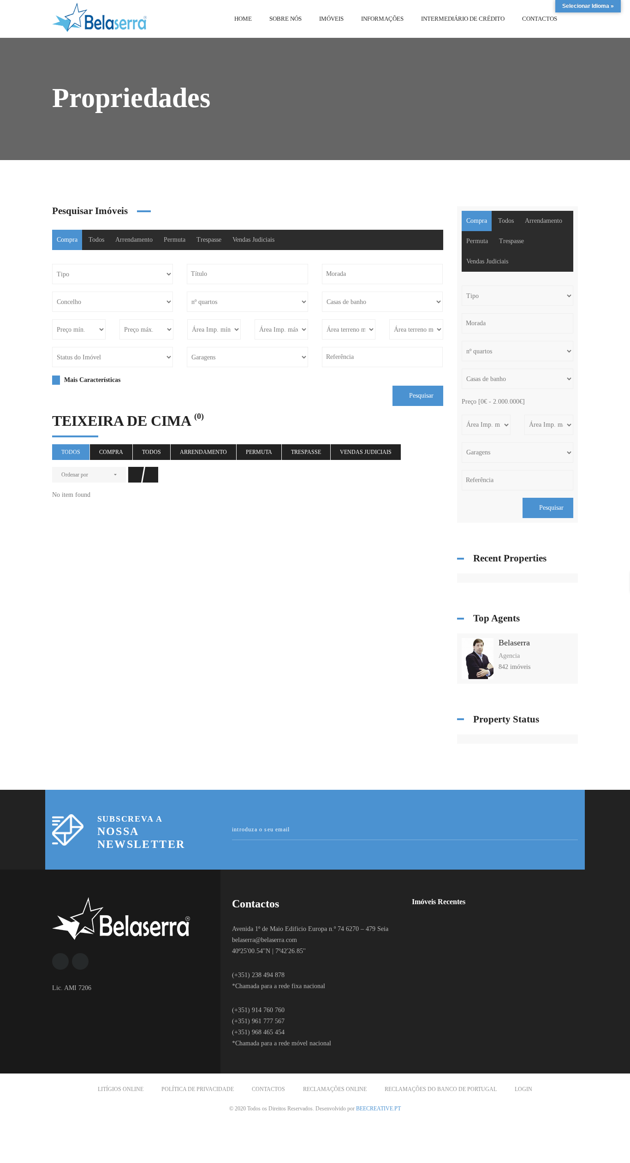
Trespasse (208, 239)
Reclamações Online (335, 1089)
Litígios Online (120, 1089)
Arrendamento (134, 239)
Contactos (268, 1089)
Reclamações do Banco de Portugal (441, 1089)
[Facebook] (60, 961)
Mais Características (91, 379)
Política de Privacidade (197, 1089)
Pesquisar (420, 395)
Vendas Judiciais (253, 239)
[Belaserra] (478, 658)
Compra (67, 239)
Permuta (174, 239)
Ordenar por (74, 474)
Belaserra (514, 642)
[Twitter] (80, 961)
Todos (96, 239)
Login (523, 1089)
